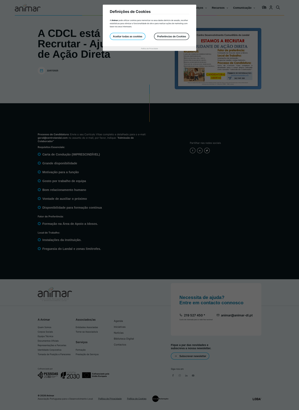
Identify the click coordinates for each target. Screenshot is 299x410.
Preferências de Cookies (171, 36)
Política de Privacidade (149, 48)
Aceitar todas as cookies (127, 36)
